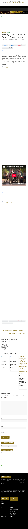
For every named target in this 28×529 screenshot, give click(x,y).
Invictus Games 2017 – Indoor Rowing (4, 364)
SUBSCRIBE (3, 514)
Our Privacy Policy (14, 509)
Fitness (2, 507)
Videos (8, 32)
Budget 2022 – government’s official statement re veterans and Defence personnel (22, 380)
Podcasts (3, 505)
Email (2, 426)
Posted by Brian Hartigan (13, 39)
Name (2, 418)
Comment (3, 400)
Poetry (2, 503)
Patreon (2, 483)
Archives (3, 512)
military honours (16, 41)
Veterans (4, 32)
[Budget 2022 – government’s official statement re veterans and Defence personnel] (23, 356)
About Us (12, 507)
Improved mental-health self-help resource (13, 364)
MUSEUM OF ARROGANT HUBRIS (12, 515)
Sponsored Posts (13, 505)
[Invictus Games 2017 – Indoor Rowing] (5, 356)
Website (2, 432)
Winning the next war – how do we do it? (15, 2)
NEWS (2, 501)
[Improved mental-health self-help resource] (14, 356)
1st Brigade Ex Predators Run (18, 333)
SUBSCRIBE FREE (13, 511)
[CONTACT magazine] (2, 9)
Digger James (10, 41)
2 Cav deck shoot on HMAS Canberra (12, 330)
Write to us (3, 516)
